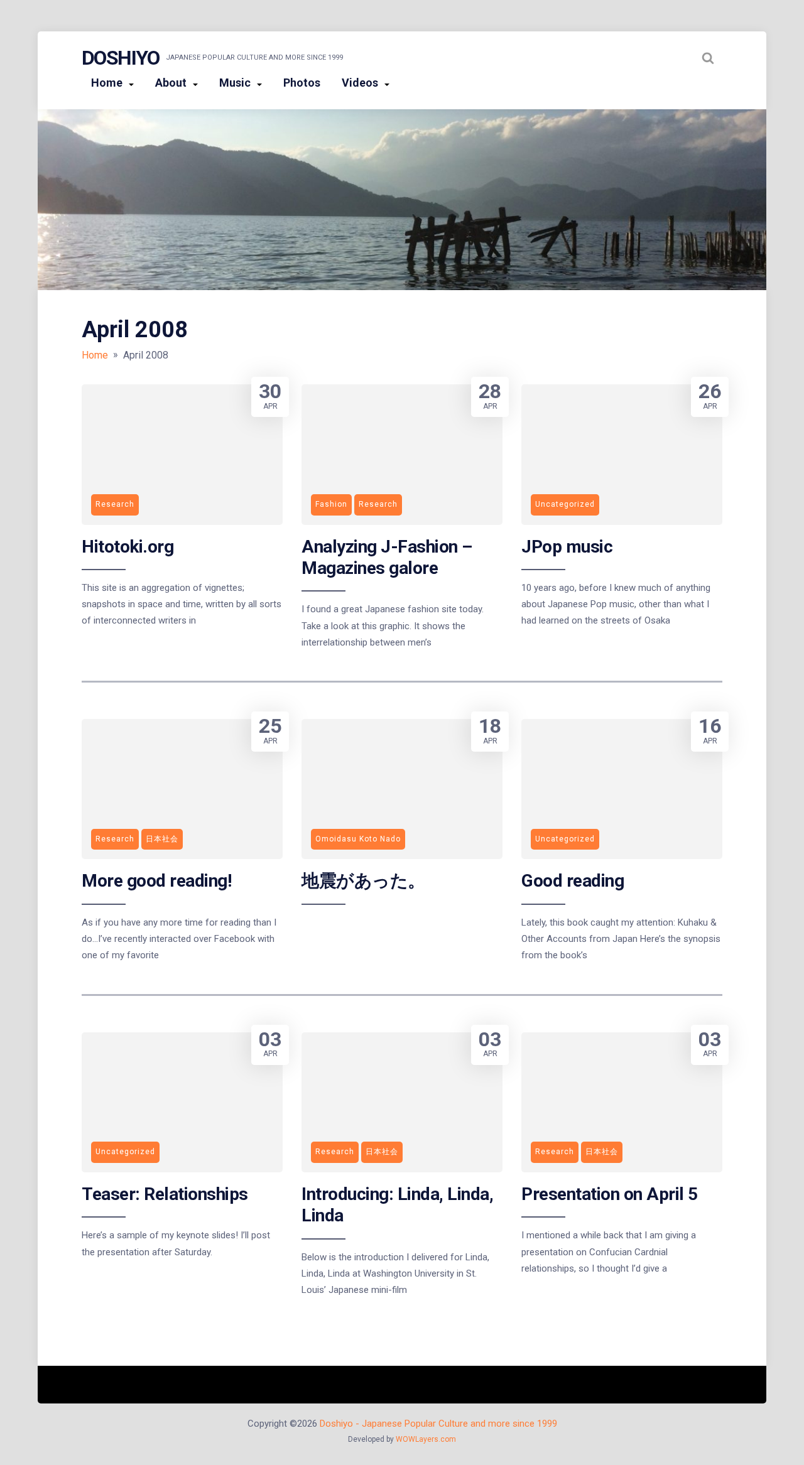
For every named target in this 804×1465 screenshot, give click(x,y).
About (171, 82)
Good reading (572, 880)
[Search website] (708, 57)
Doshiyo (121, 58)
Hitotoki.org (127, 546)
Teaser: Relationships (165, 1194)
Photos (301, 82)
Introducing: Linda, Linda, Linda (397, 1205)
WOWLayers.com (426, 1439)
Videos (360, 82)
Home (106, 82)
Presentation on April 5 (609, 1194)
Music (235, 82)
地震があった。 (363, 880)
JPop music (566, 546)
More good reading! (156, 880)
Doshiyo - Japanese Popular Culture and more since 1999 (438, 1423)
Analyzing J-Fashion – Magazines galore (387, 557)
